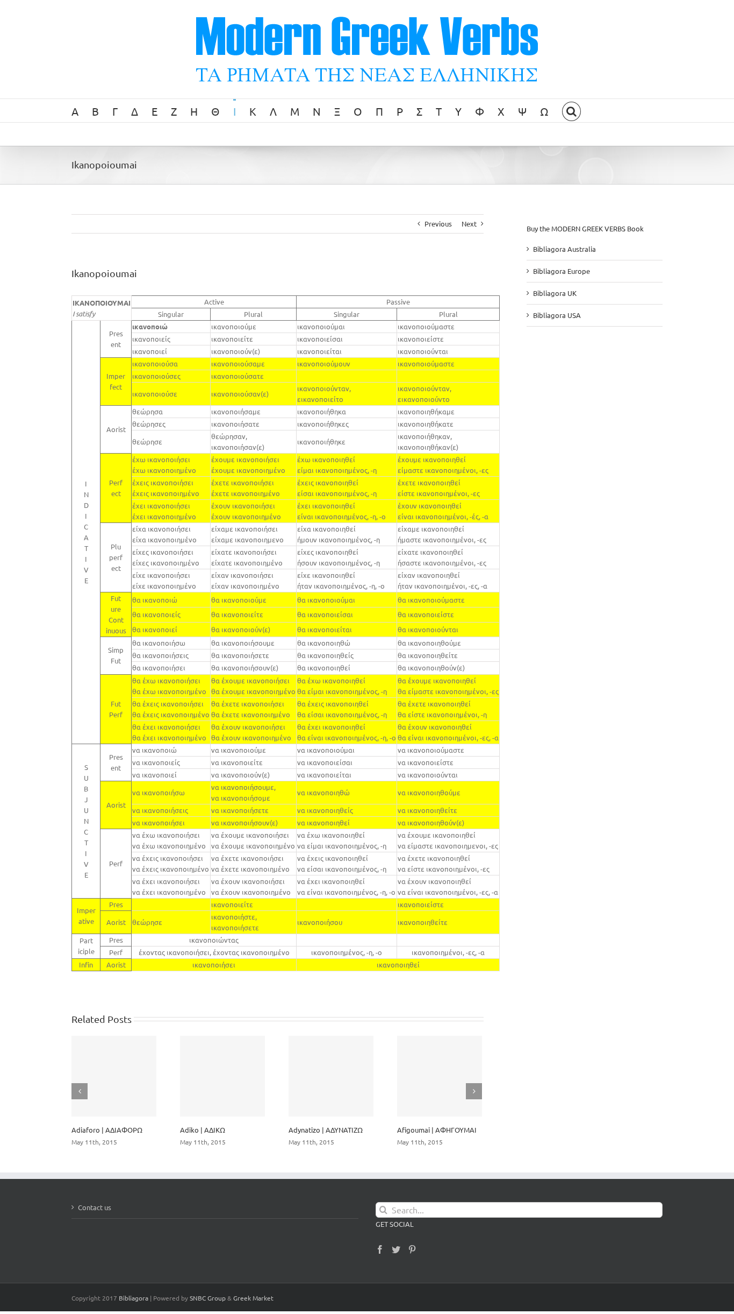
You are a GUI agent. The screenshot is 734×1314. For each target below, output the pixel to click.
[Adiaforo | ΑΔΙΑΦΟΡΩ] (113, 1076)
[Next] (474, 1091)
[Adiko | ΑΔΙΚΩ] (222, 1076)
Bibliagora (133, 1298)
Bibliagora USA (557, 315)
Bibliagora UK (555, 293)
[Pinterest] (412, 1249)
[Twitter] (396, 1249)
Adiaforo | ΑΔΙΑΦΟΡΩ (106, 1129)
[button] (571, 110)
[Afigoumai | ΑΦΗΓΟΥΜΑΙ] (439, 1076)
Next (469, 223)
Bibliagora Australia (564, 248)
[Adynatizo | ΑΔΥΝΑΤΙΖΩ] (331, 1076)
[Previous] (79, 1091)
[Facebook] (380, 1249)
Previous (438, 223)
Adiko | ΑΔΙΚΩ (202, 1129)
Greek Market (253, 1298)
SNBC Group (208, 1298)
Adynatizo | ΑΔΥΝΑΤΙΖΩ (326, 1129)
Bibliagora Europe (561, 270)
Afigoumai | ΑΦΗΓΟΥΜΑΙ (437, 1129)
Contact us (94, 1207)
